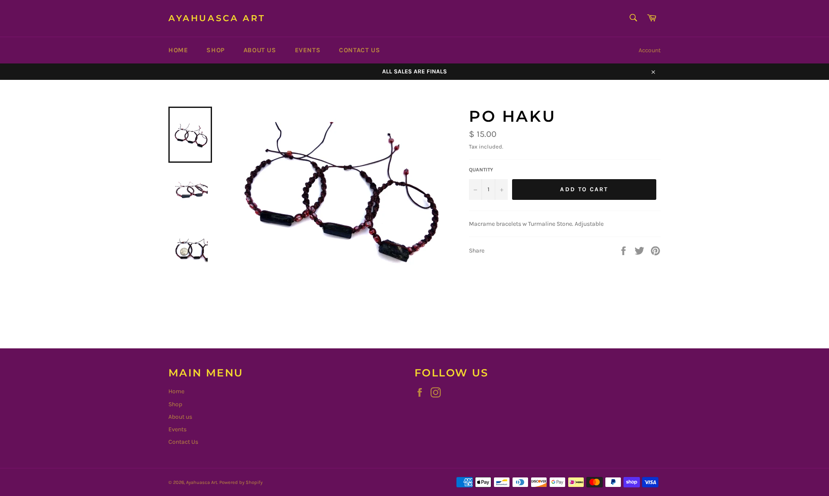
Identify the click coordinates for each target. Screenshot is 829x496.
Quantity (481, 170)
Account (650, 50)
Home (178, 50)
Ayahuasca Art (217, 18)
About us (260, 50)
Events (308, 50)
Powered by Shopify (241, 482)
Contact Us (359, 50)
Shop (215, 50)
